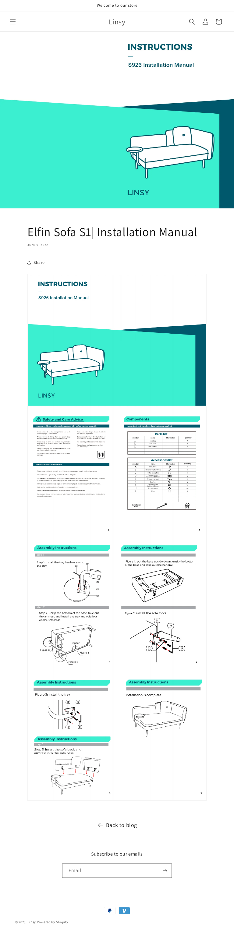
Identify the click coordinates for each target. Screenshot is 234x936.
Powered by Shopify (52, 922)
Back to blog (121, 824)
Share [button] (39, 262)
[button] (13, 21)
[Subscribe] (165, 870)
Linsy (32, 922)
